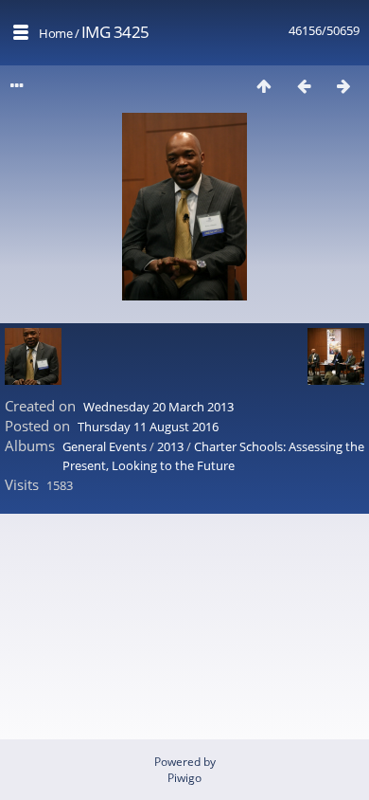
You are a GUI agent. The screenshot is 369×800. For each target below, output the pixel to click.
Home (55, 33)
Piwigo (184, 778)
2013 (170, 446)
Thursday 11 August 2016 (148, 426)
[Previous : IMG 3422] (304, 86)
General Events (104, 446)
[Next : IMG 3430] (343, 86)
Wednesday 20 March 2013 (158, 406)
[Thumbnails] (264, 86)
